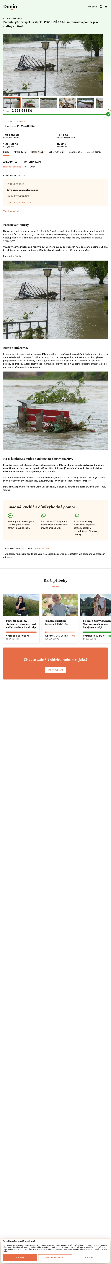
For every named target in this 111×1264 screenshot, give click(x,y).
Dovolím (20, 1258)
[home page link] (10, 7)
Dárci (37, 152)
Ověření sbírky (94, 152)
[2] (30, 102)
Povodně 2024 (42, 548)
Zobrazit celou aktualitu (18, 202)
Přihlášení (92, 6)
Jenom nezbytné (55, 1258)
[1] (12, 102)
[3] (48, 102)
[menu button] (106, 7)
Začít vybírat (55, 670)
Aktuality (20, 152)
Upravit (89, 1258)
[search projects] (101, 6)
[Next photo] (99, 65)
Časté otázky (75, 152)
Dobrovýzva (56, 152)
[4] (67, 102)
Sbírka (6, 152)
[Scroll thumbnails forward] (99, 103)
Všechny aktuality (12, 211)
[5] (85, 102)
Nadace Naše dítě (12, 166)
